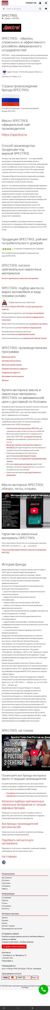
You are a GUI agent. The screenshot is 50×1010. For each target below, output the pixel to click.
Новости (5, 900)
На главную (9, 856)
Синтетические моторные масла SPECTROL (23, 428)
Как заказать (7, 878)
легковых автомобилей (35, 313)
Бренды (7, 18)
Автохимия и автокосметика (13, 376)
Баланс (4, 923)
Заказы (5, 918)
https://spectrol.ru (14, 135)
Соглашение (6, 906)
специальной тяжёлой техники (35, 338)
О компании (6, 898)
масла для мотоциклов (23, 464)
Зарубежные (11, 796)
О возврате (6, 886)
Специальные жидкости (11, 373)
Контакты (5, 909)
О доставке (6, 883)
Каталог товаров (8, 926)
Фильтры (5, 380)
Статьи (4, 903)
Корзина (5, 920)
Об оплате (6, 880)
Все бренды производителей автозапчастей (20, 825)
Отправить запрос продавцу (14, 946)
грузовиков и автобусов (38, 324)
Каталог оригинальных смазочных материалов (20, 278)
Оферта (5, 889)
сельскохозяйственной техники (23, 334)
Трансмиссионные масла (11, 361)
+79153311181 (31, 3)
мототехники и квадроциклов (29, 328)
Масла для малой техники (12, 365)
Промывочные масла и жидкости (14, 369)
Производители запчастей (12, 929)
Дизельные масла (9, 357)
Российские (10, 793)
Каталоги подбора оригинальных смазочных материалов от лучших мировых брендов (24, 804)
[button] (43, 989)
